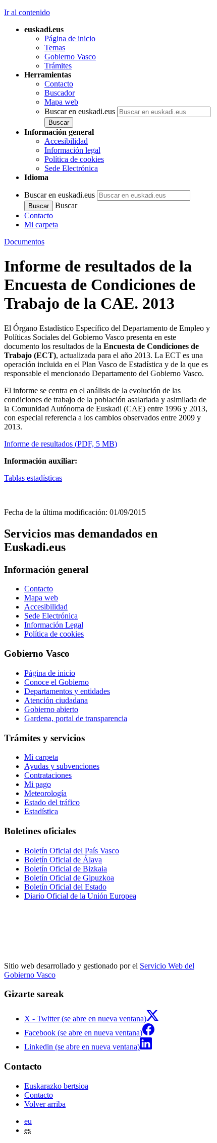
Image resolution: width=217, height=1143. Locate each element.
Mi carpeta (41, 224)
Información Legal (53, 625)
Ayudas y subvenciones (61, 766)
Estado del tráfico (52, 802)
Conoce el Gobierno (56, 682)
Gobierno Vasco (70, 56)
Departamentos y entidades (67, 691)
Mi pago (37, 784)
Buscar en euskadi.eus (79, 111)
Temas (54, 47)
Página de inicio (69, 38)
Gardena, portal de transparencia (75, 718)
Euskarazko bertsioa (56, 1086)
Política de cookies (74, 159)
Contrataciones (48, 775)
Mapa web (61, 102)
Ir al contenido (27, 12)
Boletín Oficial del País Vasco (71, 850)
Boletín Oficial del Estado (65, 887)
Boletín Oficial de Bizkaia (65, 868)
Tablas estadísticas (33, 478)
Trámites (58, 65)
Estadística (41, 811)
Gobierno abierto (51, 709)
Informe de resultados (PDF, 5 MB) (60, 443)
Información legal (72, 150)
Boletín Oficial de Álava (63, 859)
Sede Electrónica (71, 168)
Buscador (59, 93)
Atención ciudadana (56, 700)
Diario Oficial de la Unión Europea (80, 896)
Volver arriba (45, 1104)
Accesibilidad (66, 141)
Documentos (24, 241)
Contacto (58, 83)
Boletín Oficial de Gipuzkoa (69, 877)
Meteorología (45, 793)
